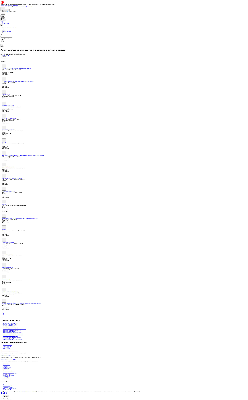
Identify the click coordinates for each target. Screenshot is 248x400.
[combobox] (6, 37)
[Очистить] (2, 40)
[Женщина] (4, 79)
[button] (2, 21)
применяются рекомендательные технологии (26, 391)
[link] (3, 18)
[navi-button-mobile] (2, 25)
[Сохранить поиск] (2, 45)
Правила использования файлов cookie (22, 6)
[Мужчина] (4, 66)
